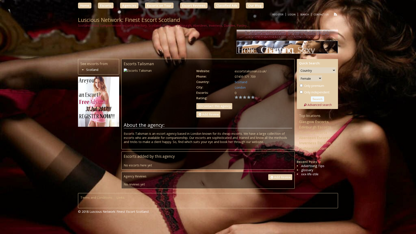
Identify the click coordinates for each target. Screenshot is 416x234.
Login (292, 14)
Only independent (316, 92)
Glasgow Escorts (314, 121)
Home (84, 5)
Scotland (241, 82)
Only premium (313, 86)
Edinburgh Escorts (315, 127)
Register (277, 14)
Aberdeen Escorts (314, 137)
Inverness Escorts (315, 142)
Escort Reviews (193, 5)
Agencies (129, 5)
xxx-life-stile (309, 174)
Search (304, 14)
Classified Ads (226, 5)
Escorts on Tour (159, 5)
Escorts (105, 5)
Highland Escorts (314, 148)
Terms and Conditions (96, 197)
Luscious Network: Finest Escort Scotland (129, 19)
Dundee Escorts (313, 132)
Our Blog (255, 5)
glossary (307, 170)
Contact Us (321, 14)
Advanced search (319, 105)
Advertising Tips (312, 166)
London (240, 87)
